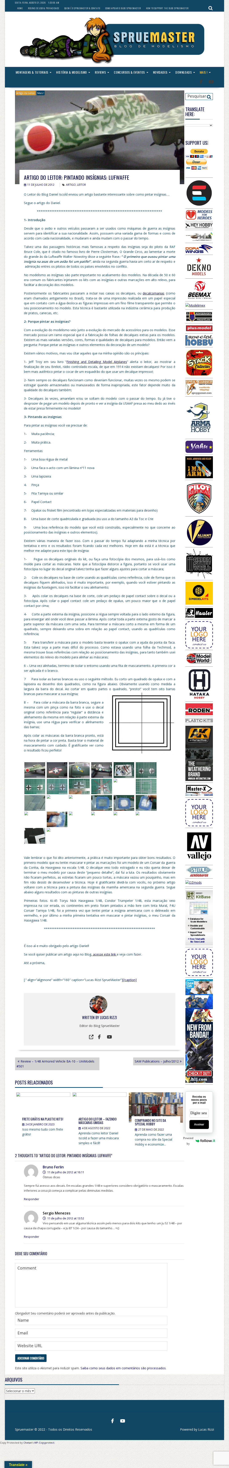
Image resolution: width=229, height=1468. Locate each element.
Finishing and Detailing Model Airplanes (96, 362)
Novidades (160, 72)
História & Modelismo (71, 72)
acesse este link (104, 954)
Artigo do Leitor (25, 93)
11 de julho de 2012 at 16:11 (65, 1172)
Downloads (183, 72)
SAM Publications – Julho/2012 (157, 1061)
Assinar (199, 1124)
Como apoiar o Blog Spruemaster (123, 8)
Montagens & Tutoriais (32, 72)
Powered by (189, 1140)
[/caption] (130, 980)
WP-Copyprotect (44, 1442)
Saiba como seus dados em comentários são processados (123, 1368)
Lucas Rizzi (108, 1017)
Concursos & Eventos (129, 72)
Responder (31, 1199)
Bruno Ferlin (53, 1167)
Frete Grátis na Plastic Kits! (42, 1118)
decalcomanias (153, 293)
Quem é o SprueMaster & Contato (82, 8)
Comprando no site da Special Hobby (150, 1122)
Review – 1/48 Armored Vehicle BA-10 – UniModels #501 (55, 1063)
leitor (81, 185)
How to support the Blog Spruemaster (167, 8)
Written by (91, 1017)
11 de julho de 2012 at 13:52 (65, 1218)
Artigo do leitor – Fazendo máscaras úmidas (97, 1120)
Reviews (100, 72)
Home (20, 8)
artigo (71, 185)
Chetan (27, 1442)
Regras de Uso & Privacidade (43, 8)
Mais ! (203, 72)
